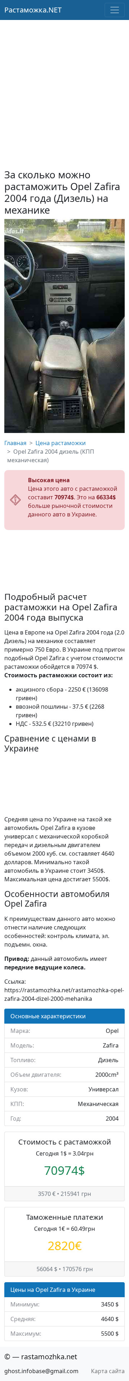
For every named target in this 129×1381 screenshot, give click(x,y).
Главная (15, 443)
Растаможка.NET (33, 10)
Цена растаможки (60, 443)
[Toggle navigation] (115, 10)
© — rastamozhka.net (40, 1356)
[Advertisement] (64, 88)
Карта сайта (108, 1371)
